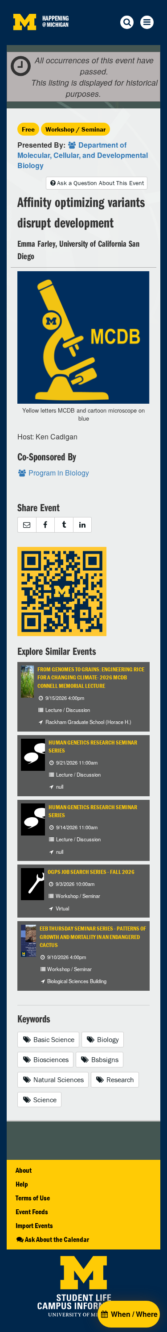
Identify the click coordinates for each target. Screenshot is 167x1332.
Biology (107, 1039)
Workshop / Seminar (75, 129)
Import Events (34, 1225)
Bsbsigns (104, 1059)
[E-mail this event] (26, 525)
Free (28, 129)
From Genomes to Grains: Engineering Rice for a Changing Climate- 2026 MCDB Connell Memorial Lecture (90, 678)
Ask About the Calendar (57, 1239)
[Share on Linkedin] (82, 525)
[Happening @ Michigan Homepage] (24, 39)
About (24, 1170)
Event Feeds (32, 1211)
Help (22, 1183)
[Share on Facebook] (45, 525)
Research (119, 1079)
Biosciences (50, 1059)
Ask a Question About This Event (100, 183)
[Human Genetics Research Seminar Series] (37, 754)
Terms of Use (33, 1197)
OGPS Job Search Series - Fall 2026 (91, 872)
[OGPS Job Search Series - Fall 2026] (37, 883)
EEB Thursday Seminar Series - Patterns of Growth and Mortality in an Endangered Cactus (93, 937)
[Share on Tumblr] (63, 525)
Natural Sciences (58, 1079)
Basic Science (53, 1039)
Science (44, 1099)
